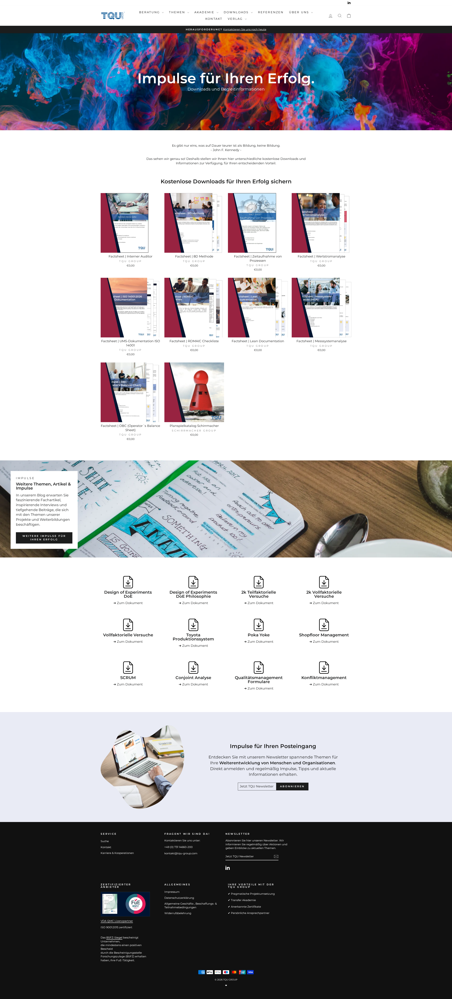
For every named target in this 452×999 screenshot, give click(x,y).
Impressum (172, 891)
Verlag (236, 18)
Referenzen (271, 12)
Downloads (237, 12)
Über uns (299, 12)
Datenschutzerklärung (179, 897)
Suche (105, 841)
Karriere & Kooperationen (117, 853)
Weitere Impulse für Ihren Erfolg (44, 537)
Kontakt (213, 18)
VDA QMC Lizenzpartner (117, 921)
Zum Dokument (130, 603)
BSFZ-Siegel (114, 937)
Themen (177, 12)
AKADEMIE (205, 12)
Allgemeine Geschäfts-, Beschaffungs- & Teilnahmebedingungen (190, 905)
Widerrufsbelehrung (177, 913)
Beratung (150, 12)
